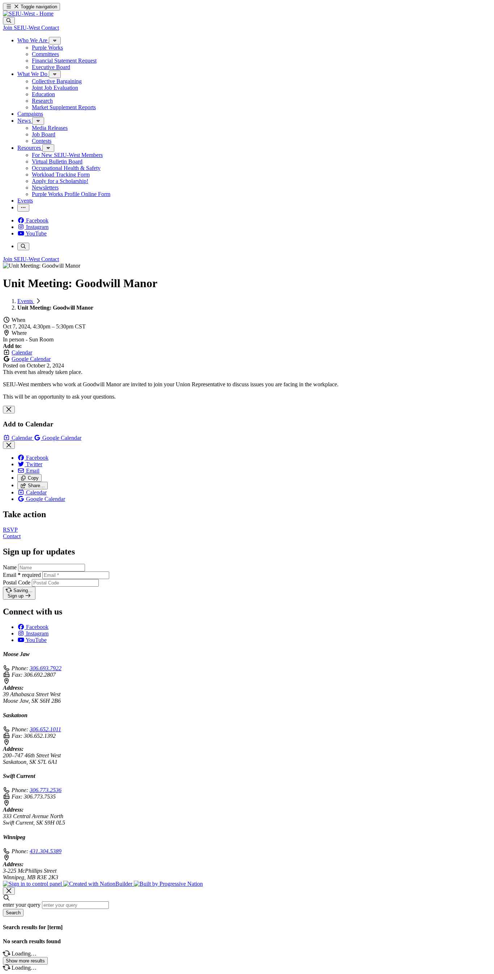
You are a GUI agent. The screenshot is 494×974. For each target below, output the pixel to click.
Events (25, 301)
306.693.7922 (45, 668)
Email (22, 575)
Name (10, 567)
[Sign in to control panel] (33, 884)
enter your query (22, 905)
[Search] (9, 21)
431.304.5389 (45, 851)
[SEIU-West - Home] (28, 13)
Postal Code (16, 582)
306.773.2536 (45, 790)
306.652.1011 (45, 729)
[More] (55, 40)
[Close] (9, 409)
